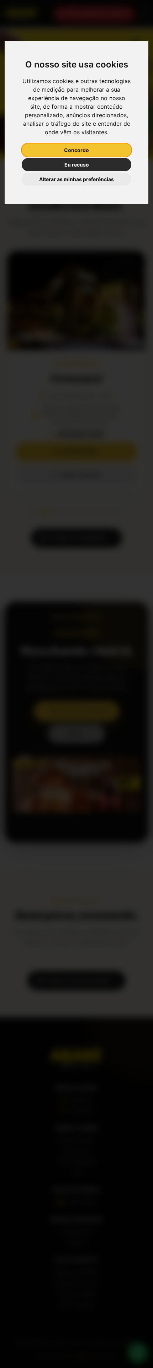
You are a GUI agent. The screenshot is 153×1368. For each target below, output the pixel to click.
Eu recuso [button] (76, 165)
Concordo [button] (76, 150)
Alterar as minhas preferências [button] (76, 179)
